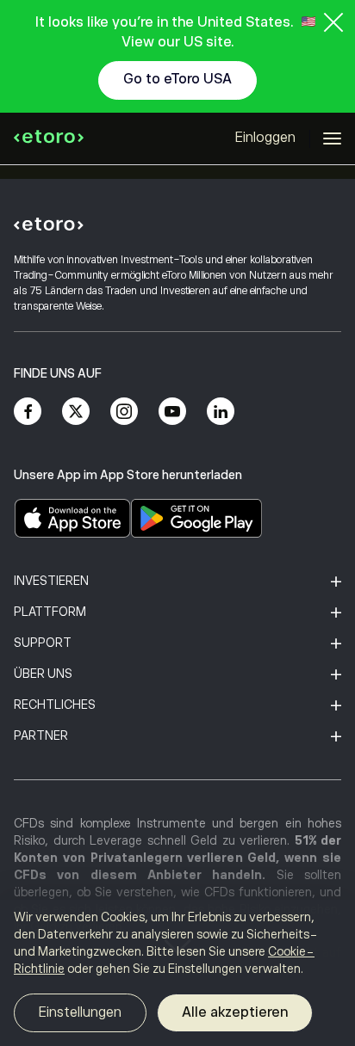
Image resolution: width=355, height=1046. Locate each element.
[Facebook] (27, 411)
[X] (76, 411)
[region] (177, 973)
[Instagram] (124, 411)
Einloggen (265, 137)
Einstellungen (80, 1012)
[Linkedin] (220, 411)
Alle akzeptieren (235, 1012)
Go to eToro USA (177, 79)
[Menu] (332, 138)
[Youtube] (172, 411)
